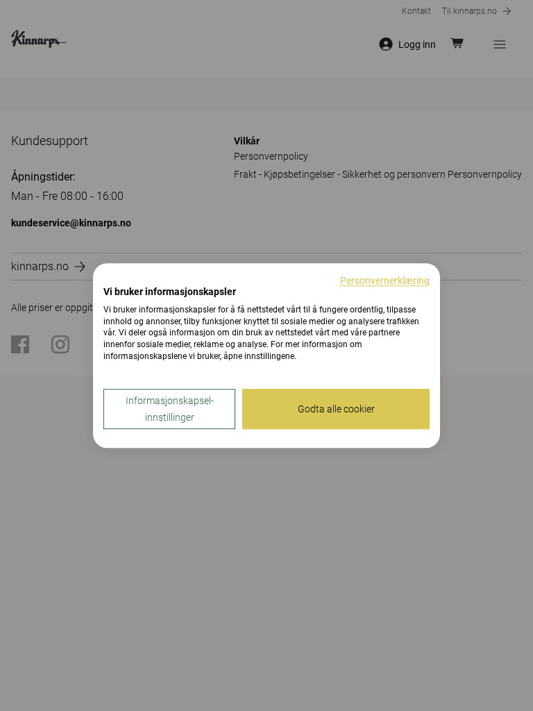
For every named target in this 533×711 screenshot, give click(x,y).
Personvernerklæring (385, 280)
